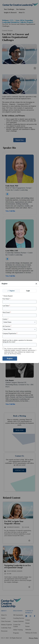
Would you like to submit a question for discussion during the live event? (17, 341)
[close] (36, 284)
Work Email (6, 312)
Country (5, 319)
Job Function (6, 326)
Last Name (6, 305)
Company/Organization (9, 333)
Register (12, 291)
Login (28, 291)
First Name (6, 299)
